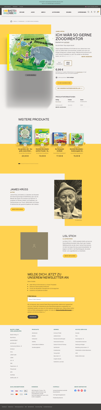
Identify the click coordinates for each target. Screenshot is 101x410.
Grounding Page (38, 406)
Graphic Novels (57, 359)
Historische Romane (59, 341)
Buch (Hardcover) (59, 63)
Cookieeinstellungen (47, 406)
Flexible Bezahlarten (58, 397)
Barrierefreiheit (31, 406)
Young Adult (57, 353)
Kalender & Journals (59, 361)
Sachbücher (57, 347)
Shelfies (34, 341)
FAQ (76, 336)
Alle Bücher (34, 333)
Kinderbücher (21, 21)
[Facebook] (75, 391)
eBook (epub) (68, 63)
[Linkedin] (85, 391)
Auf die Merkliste (31, 75)
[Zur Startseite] (11, 21)
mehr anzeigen (87, 56)
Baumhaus (58, 101)
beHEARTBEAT (13, 340)
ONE (11, 363)
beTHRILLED (13, 343)
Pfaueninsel (13, 369)
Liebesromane (57, 336)
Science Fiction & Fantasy (60, 344)
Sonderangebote (36, 347)
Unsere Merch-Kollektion (38, 344)
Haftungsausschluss (19, 406)
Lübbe (11, 357)
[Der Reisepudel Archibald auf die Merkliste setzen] (60, 138)
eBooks (34, 336)
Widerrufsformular (80, 356)
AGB (76, 353)
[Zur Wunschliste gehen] (95, 12)
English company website (92, 6)
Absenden (32, 316)
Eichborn (12, 349)
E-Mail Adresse (32, 296)
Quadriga (12, 374)
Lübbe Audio (13, 354)
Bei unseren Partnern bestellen (69, 88)
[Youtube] (82, 391)
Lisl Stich (66, 42)
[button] (25, 142)
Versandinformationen (81, 341)
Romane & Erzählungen (59, 338)
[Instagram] (79, 391)
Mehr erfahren (17, 209)
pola (11, 372)
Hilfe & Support (7, 6)
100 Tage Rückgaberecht (59, 395)
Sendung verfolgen (80, 344)
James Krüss (60, 31)
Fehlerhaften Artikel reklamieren (83, 350)
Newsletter (15, 6)
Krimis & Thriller (57, 333)
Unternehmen (82, 12)
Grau (11, 351)
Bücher (15, 21)
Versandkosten (79, 72)
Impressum (4, 406)
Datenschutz (10, 406)
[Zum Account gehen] (91, 12)
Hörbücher (34, 338)
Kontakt (21, 6)
